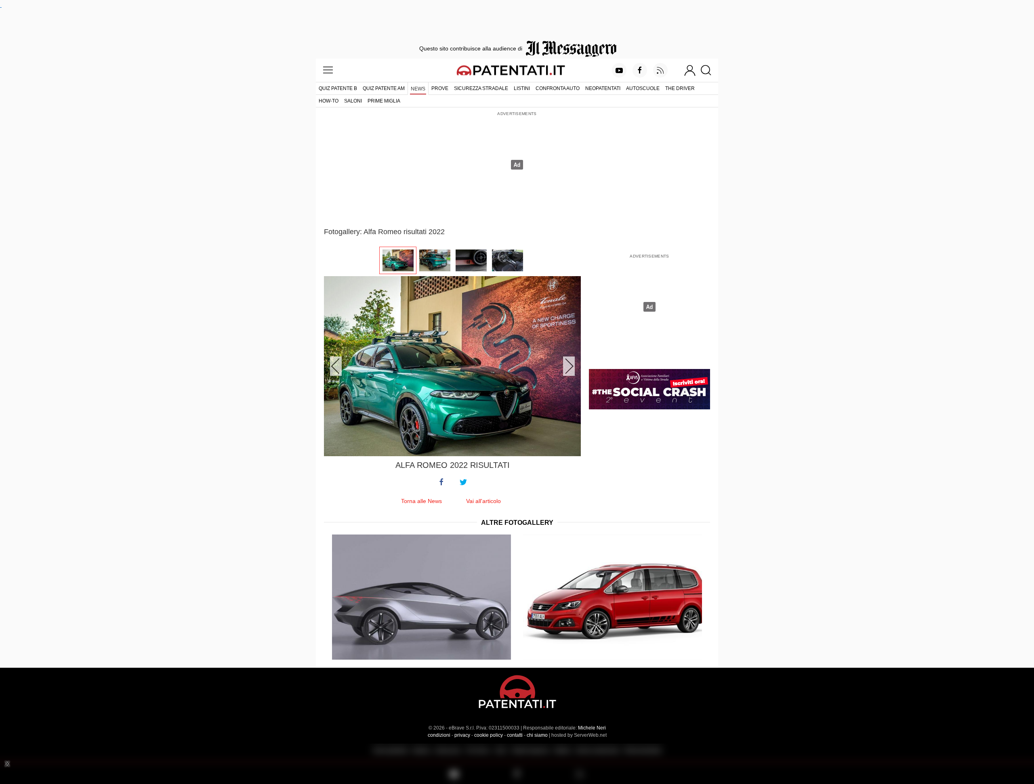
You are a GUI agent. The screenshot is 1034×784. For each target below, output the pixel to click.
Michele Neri (592, 728)
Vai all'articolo (483, 501)
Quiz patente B (338, 88)
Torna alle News (421, 501)
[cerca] (709, 70)
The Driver (680, 88)
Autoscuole (643, 88)
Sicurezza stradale (481, 88)
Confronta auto (558, 88)
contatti (515, 735)
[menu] (328, 70)
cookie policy (488, 735)
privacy (462, 735)
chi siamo (537, 735)
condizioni (439, 735)
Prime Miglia (384, 101)
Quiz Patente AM (384, 88)
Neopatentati (602, 88)
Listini (522, 88)
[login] (690, 70)
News (418, 89)
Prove (439, 88)
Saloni (353, 101)
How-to (328, 101)
